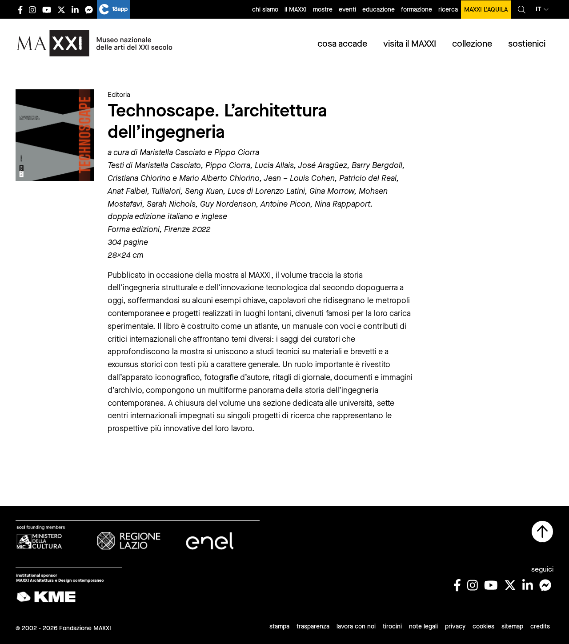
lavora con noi (356, 626)
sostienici (526, 44)
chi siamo (265, 9)
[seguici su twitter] (61, 9)
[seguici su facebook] (20, 9)
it (538, 9)
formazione (416, 9)
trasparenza (313, 626)
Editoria (119, 94)
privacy (455, 626)
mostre (323, 9)
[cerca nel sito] (522, 9)
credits (540, 626)
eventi (347, 9)
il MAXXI (295, 9)
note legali (423, 626)
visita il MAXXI (409, 44)
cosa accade (342, 44)
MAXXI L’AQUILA (486, 9)
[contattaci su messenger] (89, 9)
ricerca (448, 9)
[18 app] (113, 9)
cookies (483, 626)
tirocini (392, 626)
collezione (472, 44)
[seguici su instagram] (32, 9)
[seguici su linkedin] (75, 9)
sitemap (512, 626)
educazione (378, 9)
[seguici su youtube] (46, 9)
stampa (279, 626)
